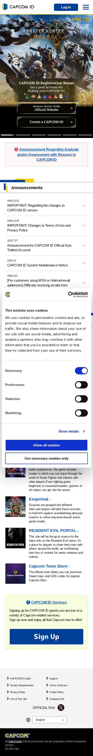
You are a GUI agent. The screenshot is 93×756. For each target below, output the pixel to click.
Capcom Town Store (48, 566)
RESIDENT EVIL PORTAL (52, 530)
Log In (66, 7)
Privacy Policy (17, 692)
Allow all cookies (46, 445)
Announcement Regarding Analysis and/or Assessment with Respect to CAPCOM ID (48, 154)
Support (53, 678)
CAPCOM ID (17, 6)
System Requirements (22, 685)
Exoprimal (38, 499)
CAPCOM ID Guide (20, 678)
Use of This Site (18, 699)
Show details (68, 431)
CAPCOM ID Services (49, 602)
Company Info (56, 699)
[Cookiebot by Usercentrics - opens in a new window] (68, 294)
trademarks (15, 741)
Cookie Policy (56, 692)
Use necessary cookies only (46, 458)
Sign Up (46, 636)
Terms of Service (58, 685)
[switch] (81, 384)
